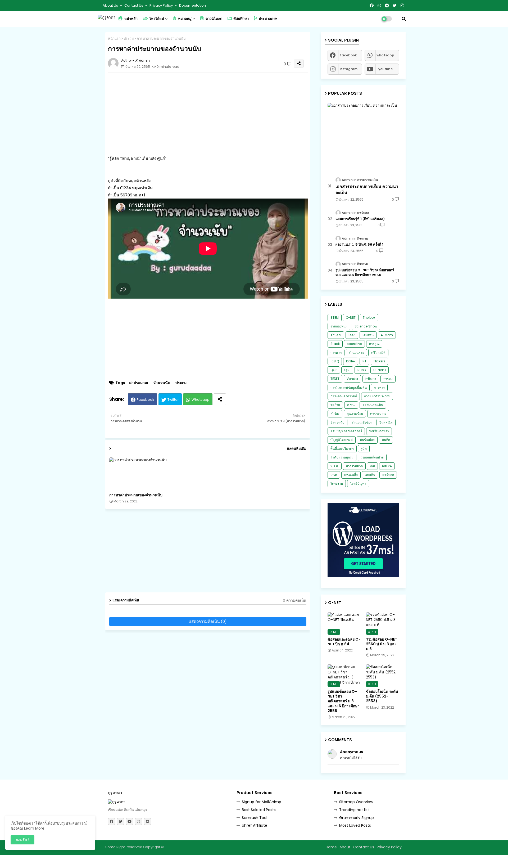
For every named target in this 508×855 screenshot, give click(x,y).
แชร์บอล (388, 474)
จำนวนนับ (161, 382)
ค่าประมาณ (138, 382)
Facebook (145, 399)
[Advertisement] (213, 114)
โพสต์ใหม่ (156, 18)
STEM (334, 317)
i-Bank (370, 378)
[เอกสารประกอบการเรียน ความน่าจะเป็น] (363, 137)
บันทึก (386, 440)
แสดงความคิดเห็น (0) (208, 621)
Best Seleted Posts (259, 809)
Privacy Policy (161, 5)
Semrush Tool (254, 817)
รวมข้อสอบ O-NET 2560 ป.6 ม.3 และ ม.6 (381, 644)
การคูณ (374, 343)
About (345, 847)
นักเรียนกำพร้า (379, 431)
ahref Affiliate (254, 825)
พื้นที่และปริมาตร (342, 448)
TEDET (334, 378)
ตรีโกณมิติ (378, 352)
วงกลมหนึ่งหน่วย (372, 457)
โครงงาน (336, 483)
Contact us (134, 5)
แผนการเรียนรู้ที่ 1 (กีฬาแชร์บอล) (360, 219)
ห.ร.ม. (334, 466)
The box (369, 317)
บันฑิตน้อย (367, 440)
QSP (347, 370)
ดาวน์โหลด (213, 18)
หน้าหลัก (131, 18)
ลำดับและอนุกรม (341, 457)
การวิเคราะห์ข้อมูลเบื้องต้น (348, 387)
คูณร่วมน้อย (355, 413)
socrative (354, 343)
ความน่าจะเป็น (372, 405)
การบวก (336, 352)
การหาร (379, 387)
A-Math (387, 335)
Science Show (366, 326)
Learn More (34, 828)
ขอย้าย (335, 405)
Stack (335, 343)
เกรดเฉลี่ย (351, 474)
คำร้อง (334, 413)
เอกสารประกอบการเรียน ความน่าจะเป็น (366, 189)
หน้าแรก (114, 38)
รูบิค (364, 448)
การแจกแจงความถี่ (343, 396)
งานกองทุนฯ (338, 326)
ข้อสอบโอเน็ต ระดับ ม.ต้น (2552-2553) (382, 696)
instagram (348, 69)
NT (364, 361)
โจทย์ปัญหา (358, 483)
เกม (372, 466)
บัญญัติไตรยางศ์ (341, 440)
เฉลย (351, 335)
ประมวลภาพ (268, 18)
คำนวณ (335, 335)
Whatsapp (201, 399)
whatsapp (385, 55)
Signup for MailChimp (261, 801)
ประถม (129, 38)
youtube (385, 69)
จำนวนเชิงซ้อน (362, 422)
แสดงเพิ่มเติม (296, 448)
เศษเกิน (370, 474)
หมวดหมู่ (184, 18)
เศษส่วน (368, 335)
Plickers (379, 361)
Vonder (352, 378)
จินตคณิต (386, 422)
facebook (348, 55)
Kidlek (350, 361)
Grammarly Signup (356, 817)
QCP (333, 370)
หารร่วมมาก (354, 466)
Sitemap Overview (356, 801)
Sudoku (379, 370)
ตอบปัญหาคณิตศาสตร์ (346, 431)
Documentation (192, 5)
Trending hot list (354, 809)
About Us (111, 5)
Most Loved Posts (355, 825)
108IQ (334, 361)
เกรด (333, 474)
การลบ (388, 378)
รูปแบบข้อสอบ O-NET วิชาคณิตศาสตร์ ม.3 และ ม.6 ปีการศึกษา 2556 (364, 272)
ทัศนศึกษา (241, 18)
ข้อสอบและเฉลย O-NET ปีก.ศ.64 (344, 641)
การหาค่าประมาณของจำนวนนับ (135, 495)
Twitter (173, 399)
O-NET (351, 317)
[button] (403, 19)
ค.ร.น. (351, 405)
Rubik (361, 370)
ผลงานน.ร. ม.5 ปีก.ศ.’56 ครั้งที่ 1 (359, 244)
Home (331, 847)
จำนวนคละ (356, 352)
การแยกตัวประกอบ (377, 396)
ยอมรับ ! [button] (22, 839)
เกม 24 (387, 466)
